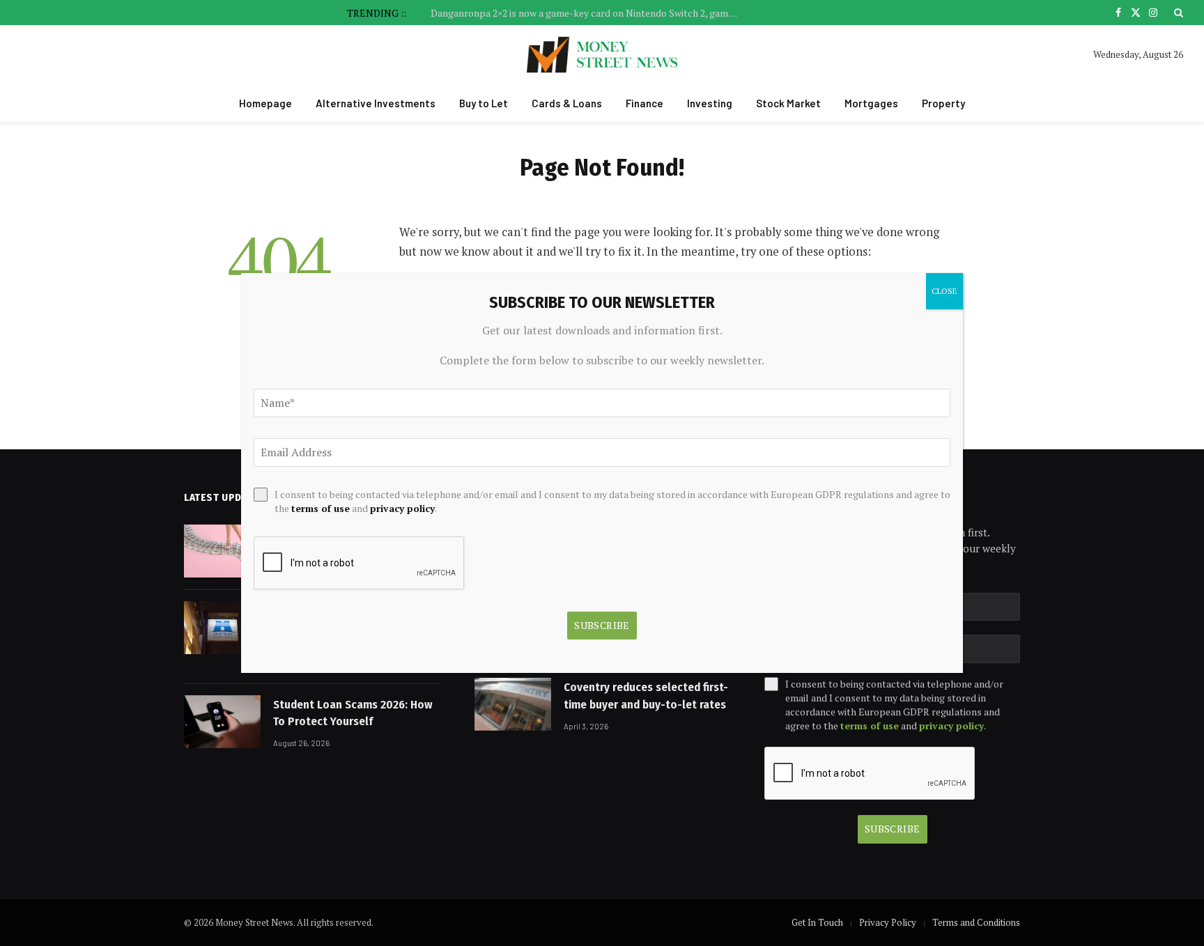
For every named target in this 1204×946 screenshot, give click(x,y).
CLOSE (944, 291)
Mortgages (871, 103)
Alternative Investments (375, 103)
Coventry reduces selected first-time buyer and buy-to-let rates (646, 695)
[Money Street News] (602, 54)
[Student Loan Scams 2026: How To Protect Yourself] (222, 721)
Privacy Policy (887, 922)
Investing (709, 103)
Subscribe (892, 828)
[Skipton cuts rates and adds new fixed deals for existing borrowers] (222, 627)
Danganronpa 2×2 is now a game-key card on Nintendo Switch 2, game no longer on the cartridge (587, 13)
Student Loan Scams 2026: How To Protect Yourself (353, 713)
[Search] (1177, 12)
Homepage (265, 103)
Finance (644, 103)
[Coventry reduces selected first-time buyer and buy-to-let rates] (512, 704)
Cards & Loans (567, 103)
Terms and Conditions (976, 922)
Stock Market (788, 103)
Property (943, 103)
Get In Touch (817, 922)
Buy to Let (483, 103)
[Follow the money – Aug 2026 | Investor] (222, 551)
